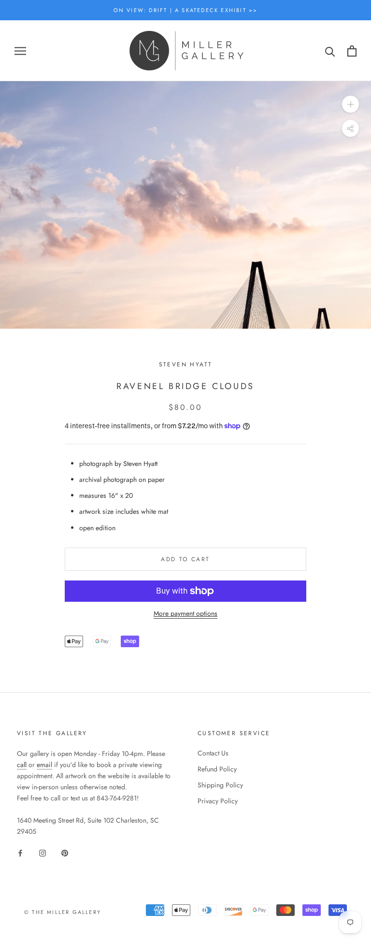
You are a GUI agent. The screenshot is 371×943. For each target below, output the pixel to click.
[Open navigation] (20, 51)
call (22, 764)
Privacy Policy (218, 801)
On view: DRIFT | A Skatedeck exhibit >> (186, 10)
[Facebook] (20, 852)
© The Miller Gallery (62, 912)
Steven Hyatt (186, 364)
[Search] (330, 51)
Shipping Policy (220, 785)
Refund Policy (217, 769)
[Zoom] (350, 104)
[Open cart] (352, 51)
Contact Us (213, 753)
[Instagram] (42, 852)
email (44, 764)
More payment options (185, 613)
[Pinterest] (64, 852)
